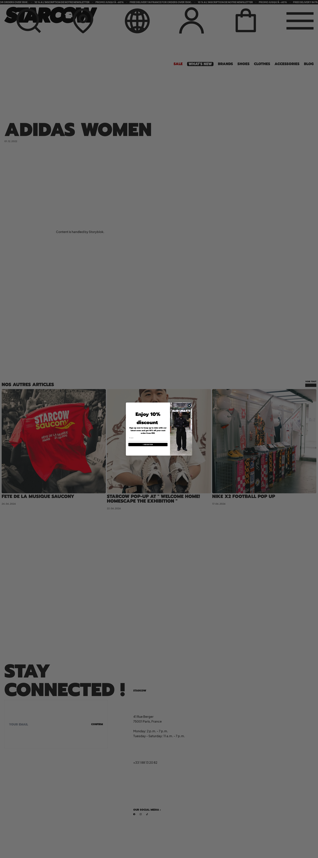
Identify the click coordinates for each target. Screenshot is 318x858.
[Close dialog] (189, 405)
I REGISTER (148, 444)
